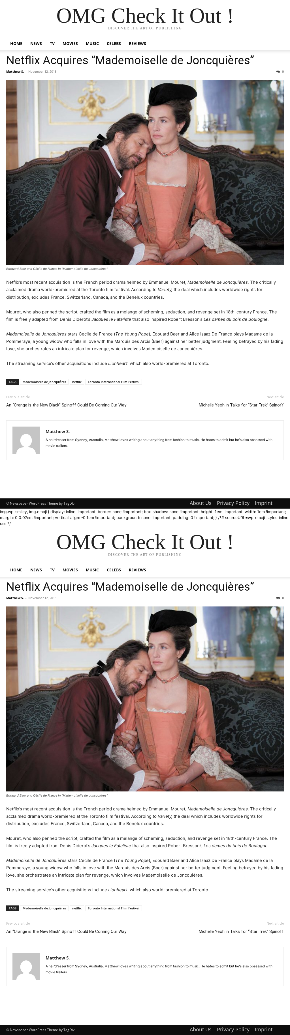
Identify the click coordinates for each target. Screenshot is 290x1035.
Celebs (114, 43)
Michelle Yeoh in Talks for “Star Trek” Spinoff (241, 405)
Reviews (137, 43)
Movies (70, 43)
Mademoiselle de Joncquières (44, 382)
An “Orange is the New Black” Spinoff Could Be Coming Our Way (66, 405)
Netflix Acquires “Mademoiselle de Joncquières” (130, 60)
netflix (77, 382)
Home (16, 43)
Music (92, 43)
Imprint (263, 502)
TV (52, 43)
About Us (201, 502)
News (36, 43)
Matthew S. (15, 71)
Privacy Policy (233, 502)
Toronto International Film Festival (113, 382)
